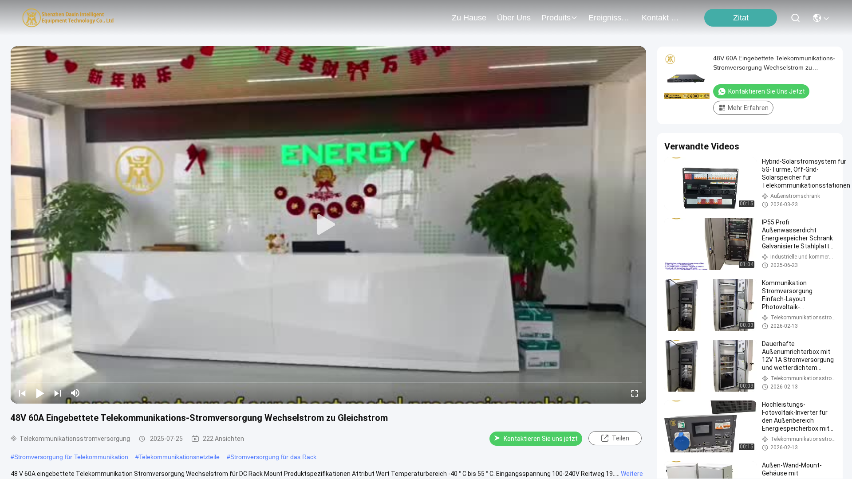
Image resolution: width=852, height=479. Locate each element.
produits (556, 17)
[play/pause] (40, 393)
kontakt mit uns (663, 17)
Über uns (514, 17)
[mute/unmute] (75, 393)
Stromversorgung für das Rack (273, 456)
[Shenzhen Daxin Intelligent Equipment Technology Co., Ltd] (68, 18)
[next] (58, 393)
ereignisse (607, 17)
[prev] (22, 393)
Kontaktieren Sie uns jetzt (541, 438)
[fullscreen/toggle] (634, 393)
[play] (328, 225)
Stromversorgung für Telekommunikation (71, 456)
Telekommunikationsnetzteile (179, 456)
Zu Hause (469, 17)
